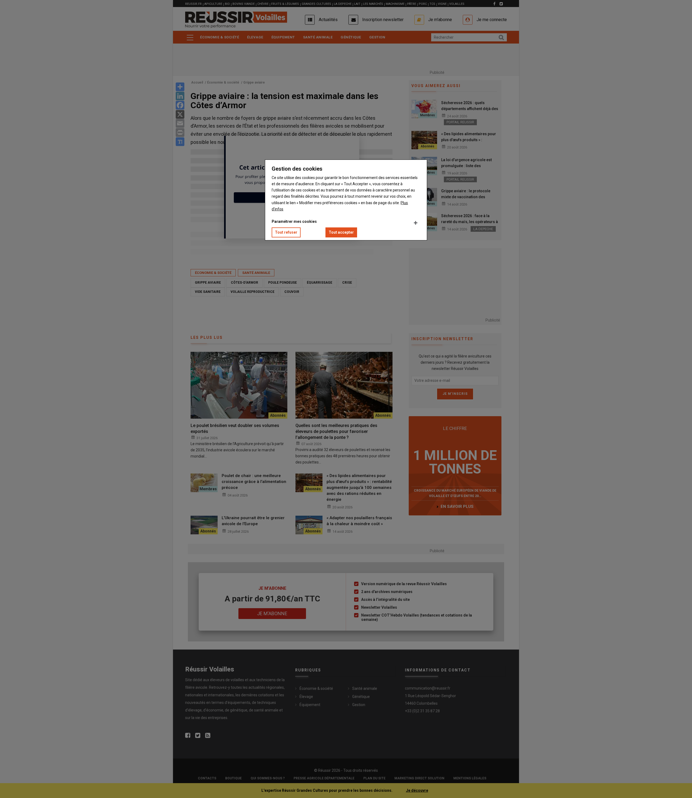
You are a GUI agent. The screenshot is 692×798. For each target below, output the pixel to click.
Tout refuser (286, 232)
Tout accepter (341, 232)
